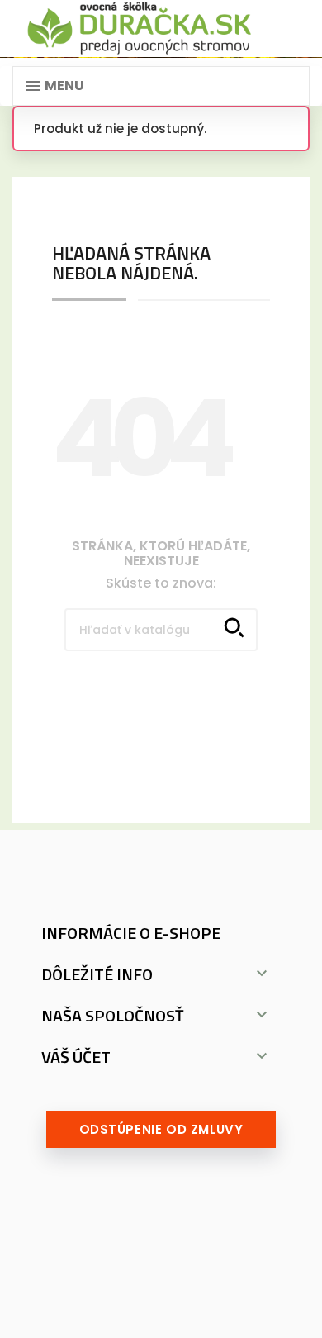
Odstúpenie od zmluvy (161, 1129)
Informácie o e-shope (130, 932)
